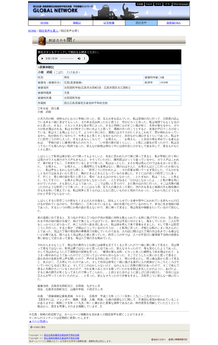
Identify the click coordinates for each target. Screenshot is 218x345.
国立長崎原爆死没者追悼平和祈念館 (61, 338)
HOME (45, 22)
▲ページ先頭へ (38, 321)
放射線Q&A (173, 22)
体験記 (77, 22)
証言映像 (109, 22)
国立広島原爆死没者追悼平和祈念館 (61, 335)
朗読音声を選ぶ (48, 30)
